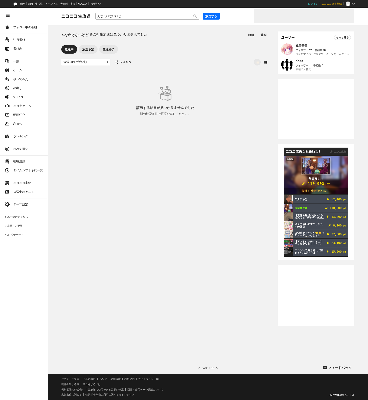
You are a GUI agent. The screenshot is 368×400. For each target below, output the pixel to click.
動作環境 (116, 379)
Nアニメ (82, 4)
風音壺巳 (302, 45)
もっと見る (342, 37)
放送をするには (92, 384)
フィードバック (340, 368)
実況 (72, 4)
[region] (24, 204)
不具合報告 (89, 379)
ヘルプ (103, 379)
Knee (299, 61)
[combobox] (147, 16)
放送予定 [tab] (88, 49)
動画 (22, 4)
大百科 (64, 4)
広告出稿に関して (71, 394)
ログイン (313, 4)
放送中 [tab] (69, 49)
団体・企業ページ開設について (145, 389)
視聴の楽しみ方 (70, 384)
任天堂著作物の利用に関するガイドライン (109, 394)
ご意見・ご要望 (70, 378)
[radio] (257, 62)
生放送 (39, 4)
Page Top (208, 368)
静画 (30, 4)
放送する (211, 16)
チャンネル (51, 4)
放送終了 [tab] (109, 49)
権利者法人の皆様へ (72, 389)
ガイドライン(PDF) (149, 379)
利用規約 (129, 379)
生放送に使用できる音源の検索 (106, 389)
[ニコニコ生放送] (75, 16)
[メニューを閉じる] (7, 15)
